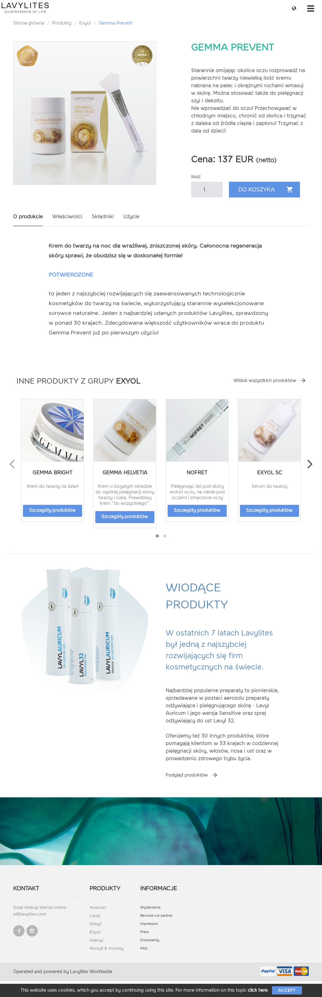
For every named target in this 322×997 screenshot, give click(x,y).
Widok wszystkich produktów (265, 380)
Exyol (85, 23)
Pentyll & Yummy (107, 948)
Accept (287, 990)
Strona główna (28, 23)
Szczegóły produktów (52, 510)
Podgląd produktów (187, 775)
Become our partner (156, 916)
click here (258, 990)
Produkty (61, 23)
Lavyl (95, 915)
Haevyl (96, 940)
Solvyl (95, 923)
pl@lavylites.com (29, 914)
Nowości (98, 907)
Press (144, 932)
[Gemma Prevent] (85, 113)
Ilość (196, 176)
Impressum (149, 924)
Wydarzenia (150, 907)
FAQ (143, 948)
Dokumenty (149, 940)
